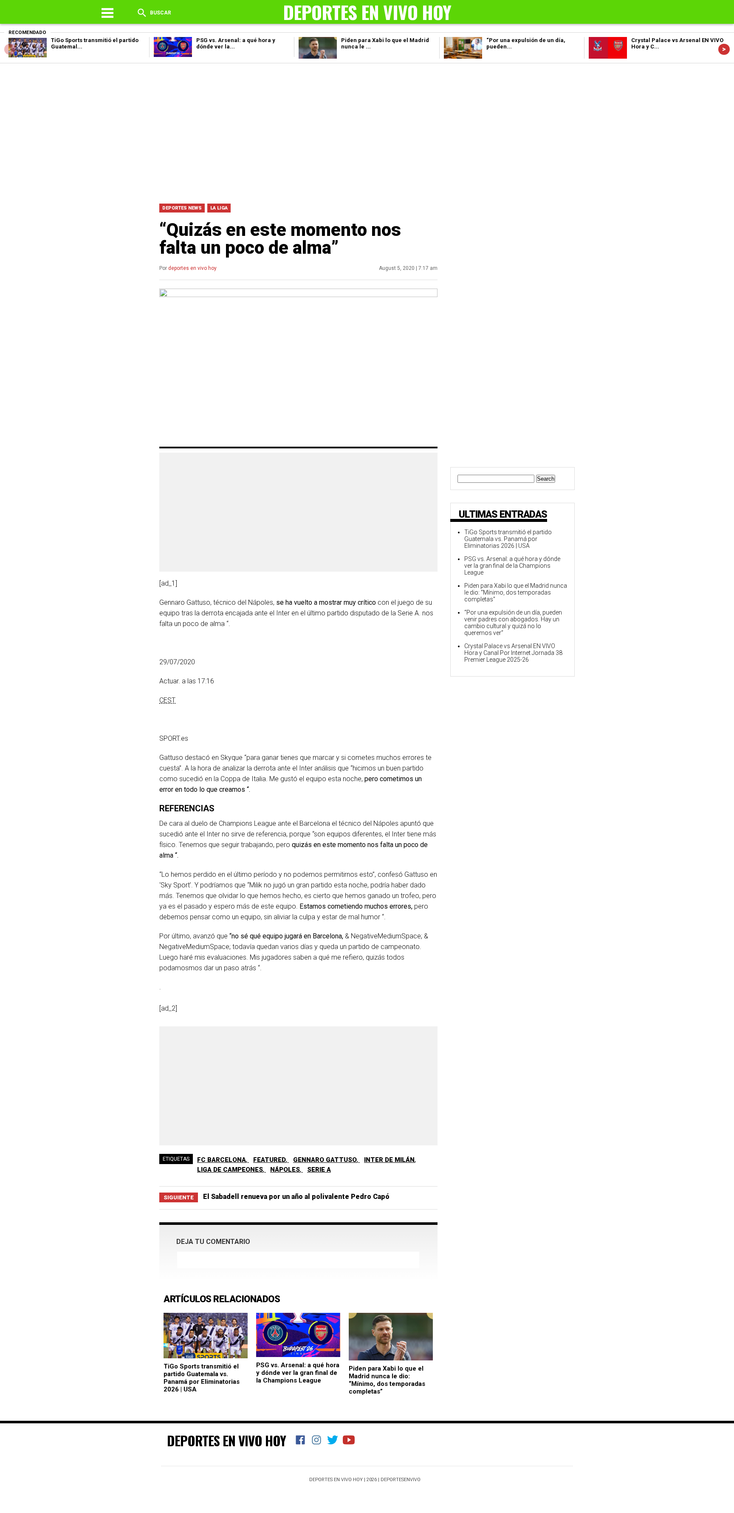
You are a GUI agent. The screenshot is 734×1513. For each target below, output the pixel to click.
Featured (269, 1160)
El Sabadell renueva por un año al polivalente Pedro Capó (296, 1197)
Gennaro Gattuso (325, 1160)
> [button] (724, 49)
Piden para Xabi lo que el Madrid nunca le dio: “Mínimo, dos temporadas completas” (387, 1380)
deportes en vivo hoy (192, 268)
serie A (319, 1169)
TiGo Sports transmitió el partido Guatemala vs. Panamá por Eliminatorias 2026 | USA (202, 1378)
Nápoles (285, 1169)
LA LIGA (219, 208)
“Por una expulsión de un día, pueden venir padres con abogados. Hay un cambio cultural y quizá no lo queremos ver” (513, 622)
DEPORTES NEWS (182, 208)
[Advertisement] (367, 131)
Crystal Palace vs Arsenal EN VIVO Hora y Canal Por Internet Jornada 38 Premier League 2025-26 (513, 653)
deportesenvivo (401, 1479)
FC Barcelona (221, 1160)
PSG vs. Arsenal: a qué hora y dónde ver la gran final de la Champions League (297, 1372)
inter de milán (389, 1160)
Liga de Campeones (230, 1169)
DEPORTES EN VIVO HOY (226, 1440)
